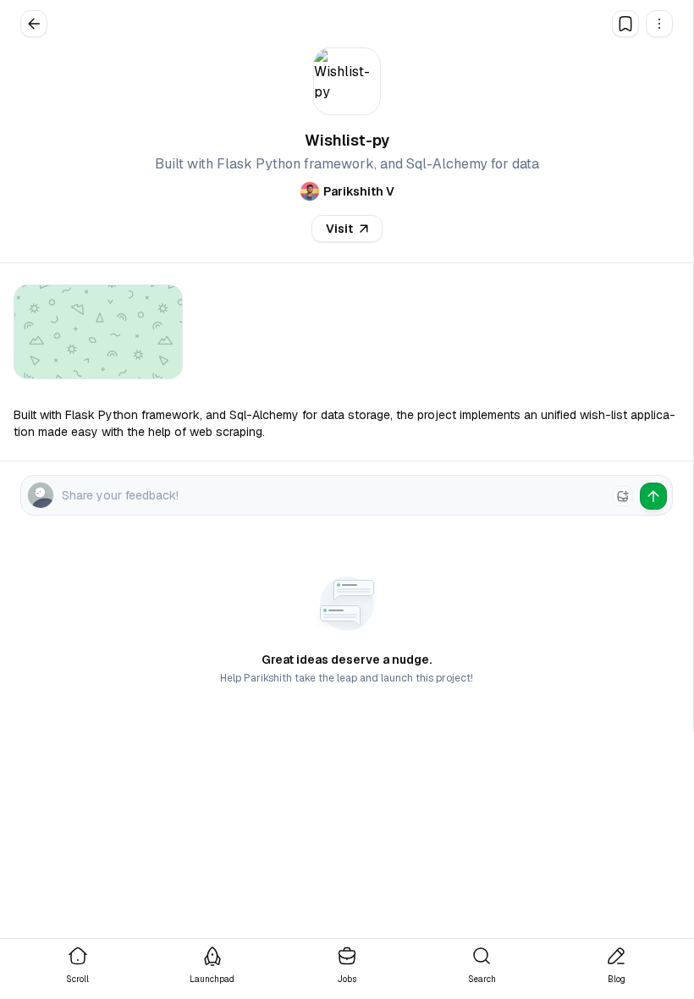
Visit (339, 228)
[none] (623, 496)
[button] (659, 23)
